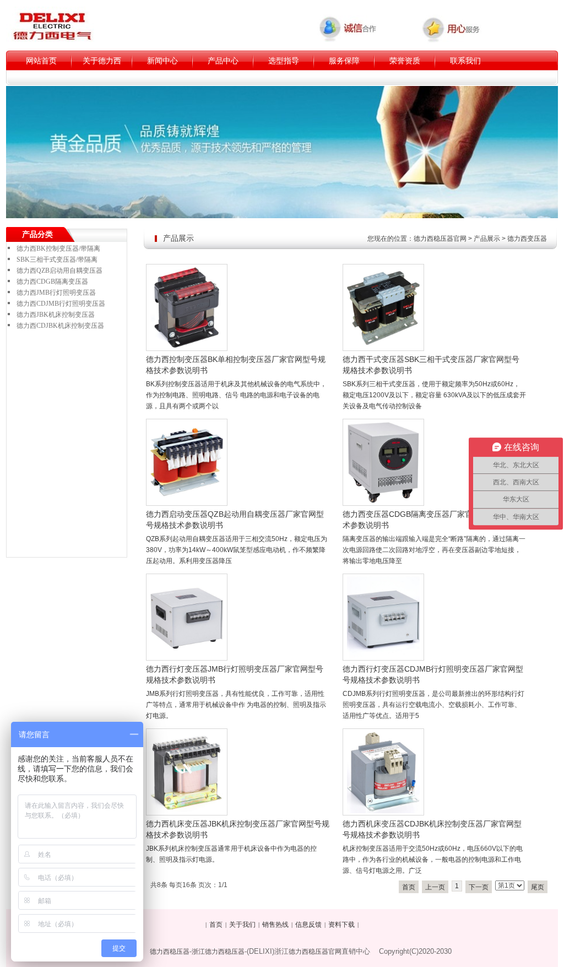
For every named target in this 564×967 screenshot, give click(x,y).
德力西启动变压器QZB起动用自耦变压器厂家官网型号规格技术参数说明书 (235, 520)
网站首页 (41, 60)
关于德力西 (102, 60)
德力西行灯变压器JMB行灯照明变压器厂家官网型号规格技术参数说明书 (234, 674)
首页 (408, 887)
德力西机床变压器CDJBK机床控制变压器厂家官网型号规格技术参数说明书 (432, 829)
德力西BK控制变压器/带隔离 (58, 248)
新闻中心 (162, 60)
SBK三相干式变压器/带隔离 (57, 259)
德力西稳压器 (169, 951)
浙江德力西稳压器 (218, 951)
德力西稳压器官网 (440, 238)
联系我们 (465, 60)
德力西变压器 (527, 238)
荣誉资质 (404, 60)
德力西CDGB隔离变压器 (52, 281)
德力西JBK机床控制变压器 (56, 314)
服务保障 (344, 60)
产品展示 (487, 238)
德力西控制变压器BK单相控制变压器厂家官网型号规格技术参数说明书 (236, 365)
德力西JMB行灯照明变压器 (56, 292)
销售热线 (275, 924)
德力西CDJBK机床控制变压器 (60, 325)
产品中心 (223, 60)
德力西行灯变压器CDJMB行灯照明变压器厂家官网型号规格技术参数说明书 (433, 674)
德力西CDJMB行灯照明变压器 (61, 303)
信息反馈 (308, 924)
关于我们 (242, 924)
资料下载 (341, 924)
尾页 (537, 887)
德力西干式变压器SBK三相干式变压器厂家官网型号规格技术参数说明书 (431, 365)
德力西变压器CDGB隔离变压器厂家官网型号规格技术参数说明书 (431, 520)
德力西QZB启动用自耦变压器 (59, 270)
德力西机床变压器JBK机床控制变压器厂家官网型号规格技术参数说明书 (237, 829)
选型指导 (283, 60)
